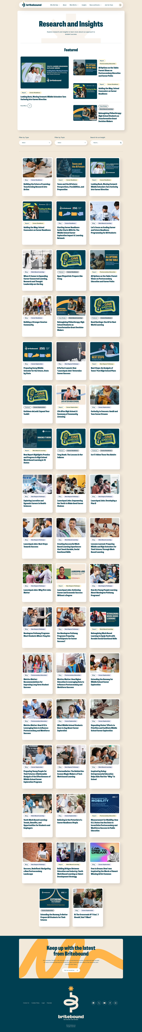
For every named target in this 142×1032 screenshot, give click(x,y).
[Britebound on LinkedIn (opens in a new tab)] (93, 1003)
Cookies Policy (35, 1003)
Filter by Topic (60, 137)
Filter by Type (24, 137)
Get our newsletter (69, 970)
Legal (43, 1003)
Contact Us (26, 1003)
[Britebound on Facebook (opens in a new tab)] (110, 1003)
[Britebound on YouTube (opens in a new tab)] (104, 1003)
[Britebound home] (31, 4)
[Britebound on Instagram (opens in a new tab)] (116, 1003)
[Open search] (120, 5)
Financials (49, 1003)
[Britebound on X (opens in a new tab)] (99, 1003)
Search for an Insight (97, 137)
